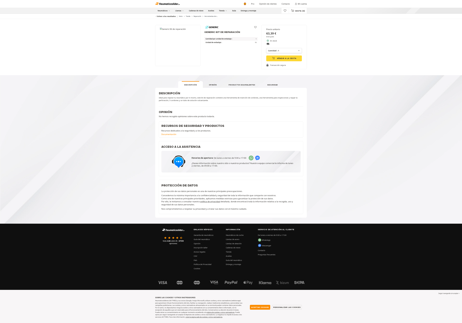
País (195, 260)
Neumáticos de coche (235, 235)
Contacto (286, 4)
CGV (195, 256)
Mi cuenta (302, 4)
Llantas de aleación (234, 243)
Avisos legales (199, 252)
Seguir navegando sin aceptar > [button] (449, 293)
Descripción (190, 85)
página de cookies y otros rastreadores (220, 312)
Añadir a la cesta (286, 58)
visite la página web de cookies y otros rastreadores (204, 317)
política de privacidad (210, 201)
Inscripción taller (201, 247)
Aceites (211, 10)
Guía (234, 10)
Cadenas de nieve (196, 10)
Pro (252, 4)
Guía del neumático (202, 239)
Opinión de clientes (268, 4)
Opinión (213, 85)
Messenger (266, 245)
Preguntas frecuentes (266, 254)
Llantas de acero (232, 239)
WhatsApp (266, 240)
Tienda (222, 10)
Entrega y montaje (248, 10)
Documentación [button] (168, 134)
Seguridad (272, 85)
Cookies (197, 268)
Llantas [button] (178, 10)
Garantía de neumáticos (203, 235)
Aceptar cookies (260, 307)
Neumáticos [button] (163, 10)
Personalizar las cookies (287, 307)
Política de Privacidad (202, 264)
